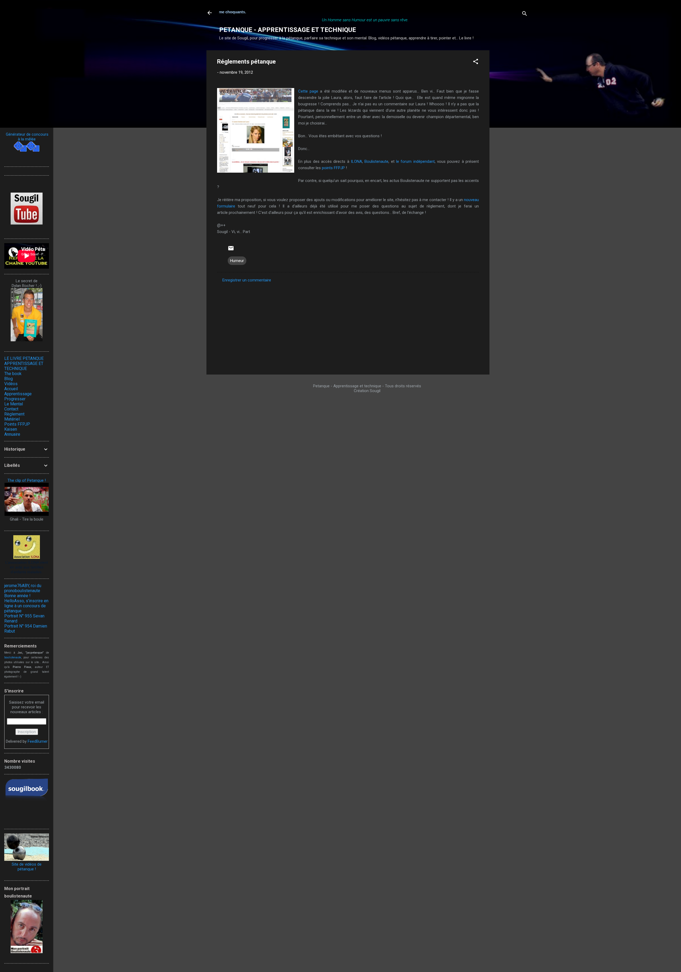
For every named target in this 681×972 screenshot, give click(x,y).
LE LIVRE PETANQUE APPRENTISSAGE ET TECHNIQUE (24, 363)
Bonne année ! (17, 595)
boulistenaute (12, 657)
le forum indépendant (415, 161)
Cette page (308, 91)
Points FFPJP (17, 424)
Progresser (15, 398)
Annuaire (12, 434)
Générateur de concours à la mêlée (26, 137)
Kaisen (10, 429)
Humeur (237, 260)
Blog (8, 378)
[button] (475, 62)
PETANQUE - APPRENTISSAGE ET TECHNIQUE (287, 30)
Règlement (14, 414)
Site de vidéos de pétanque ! (26, 866)
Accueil (11, 388)
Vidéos (11, 383)
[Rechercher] (524, 14)
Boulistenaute (376, 161)
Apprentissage (18, 393)
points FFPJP (333, 167)
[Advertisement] (511, 130)
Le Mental (13, 403)
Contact (11, 409)
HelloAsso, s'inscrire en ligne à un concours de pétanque (26, 605)
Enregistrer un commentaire (246, 280)
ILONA (356, 161)
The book (13, 373)
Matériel (12, 419)
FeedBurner (38, 741)
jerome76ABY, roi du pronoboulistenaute (22, 588)
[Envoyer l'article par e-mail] (231, 250)
